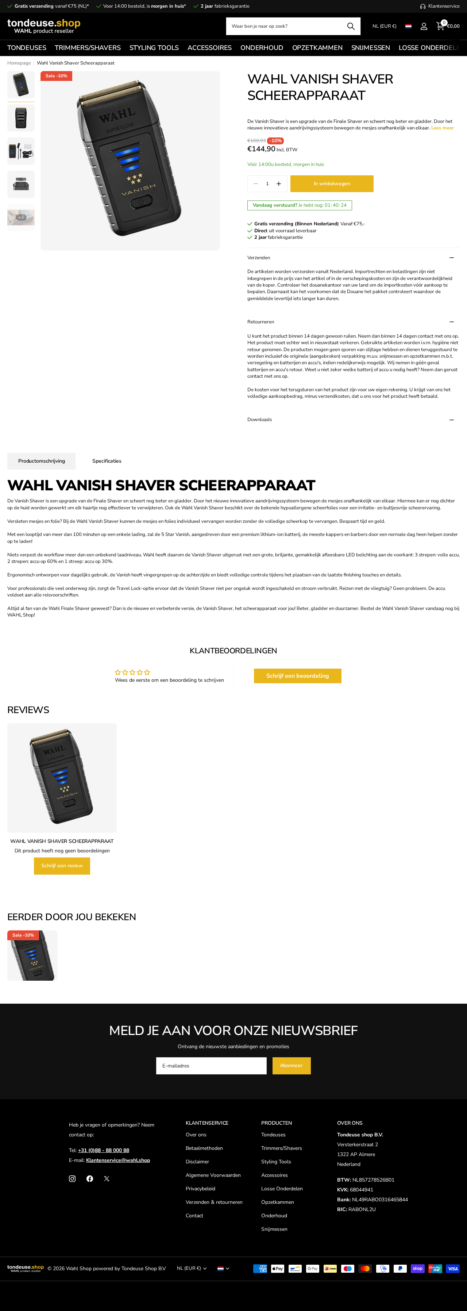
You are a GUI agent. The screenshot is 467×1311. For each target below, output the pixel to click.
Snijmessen (274, 1229)
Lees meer (442, 128)
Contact (194, 1215)
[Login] (423, 26)
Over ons (196, 1134)
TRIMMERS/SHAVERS (87, 47)
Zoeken (351, 26)
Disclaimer (197, 1161)
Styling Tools (276, 1161)
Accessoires (274, 1175)
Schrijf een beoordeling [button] (297, 676)
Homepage (19, 63)
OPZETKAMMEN (317, 47)
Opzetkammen (277, 1202)
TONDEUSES (26, 47)
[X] (106, 1178)
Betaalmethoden (204, 1148)
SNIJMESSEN (370, 47)
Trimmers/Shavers (281, 1148)
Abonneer (292, 1065)
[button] (278, 183)
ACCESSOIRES (210, 47)
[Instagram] (72, 1178)
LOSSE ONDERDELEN (432, 47)
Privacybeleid (200, 1188)
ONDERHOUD (261, 47)
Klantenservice (207, 1123)
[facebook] (89, 1178)
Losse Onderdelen (282, 1188)
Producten (276, 1123)
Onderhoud (274, 1215)
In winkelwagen (332, 183)
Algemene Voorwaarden (213, 1175)
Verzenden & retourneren (214, 1202)
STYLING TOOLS (154, 47)
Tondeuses (273, 1134)
